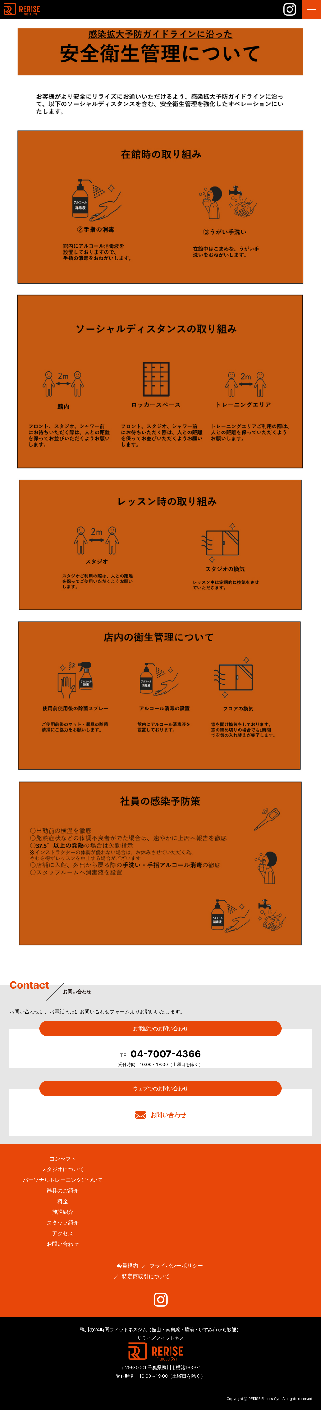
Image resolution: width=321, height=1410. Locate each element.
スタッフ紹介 (63, 1223)
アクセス (62, 1233)
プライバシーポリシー (176, 1266)
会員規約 (127, 1266)
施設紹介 (62, 1212)
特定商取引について (146, 1276)
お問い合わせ (168, 1114)
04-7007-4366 (160, 1053)
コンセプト (63, 1158)
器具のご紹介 (63, 1191)
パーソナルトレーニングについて (63, 1180)
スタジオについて (62, 1169)
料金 (62, 1201)
